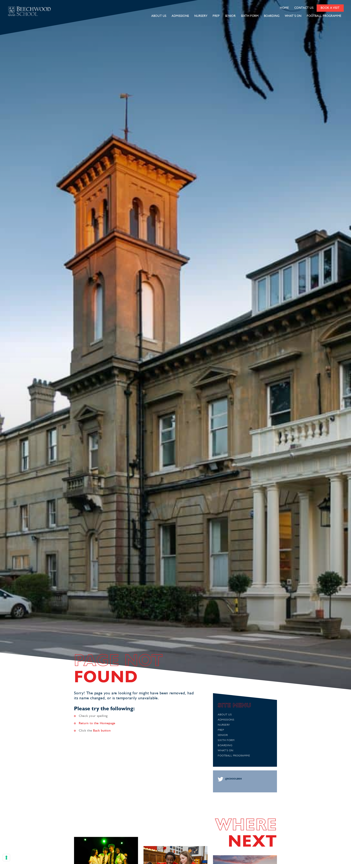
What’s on (293, 16)
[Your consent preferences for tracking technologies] (6, 857)
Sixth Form (250, 16)
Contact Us (304, 8)
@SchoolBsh (233, 779)
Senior (230, 16)
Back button (102, 730)
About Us (158, 16)
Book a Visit (330, 8)
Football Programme (324, 16)
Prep (216, 16)
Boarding (272, 16)
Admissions (180, 16)
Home (284, 8)
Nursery (200, 16)
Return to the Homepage (97, 723)
